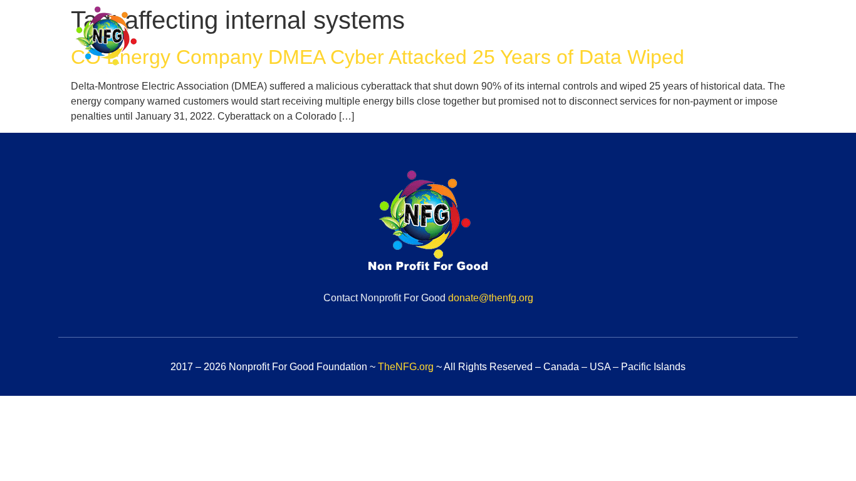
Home (384, 42)
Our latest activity (742, 42)
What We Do (545, 42)
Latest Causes (638, 42)
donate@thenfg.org (490, 297)
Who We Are (456, 42)
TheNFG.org (406, 366)
